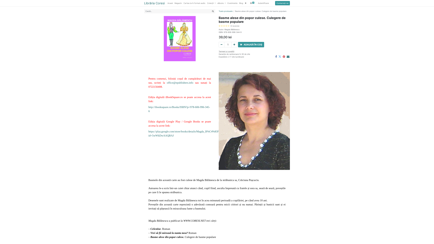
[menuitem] (170, 3)
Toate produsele (226, 11)
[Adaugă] (234, 44)
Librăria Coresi (154, 3)
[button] (245, 3)
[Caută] (213, 11)
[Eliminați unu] (221, 44)
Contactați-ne (282, 3)
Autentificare (263, 3)
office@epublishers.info (180, 82)
